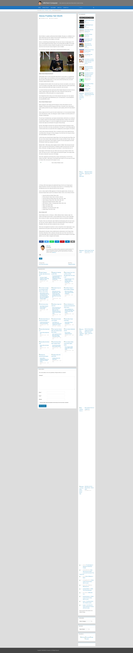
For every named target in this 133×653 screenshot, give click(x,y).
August (84, 605)
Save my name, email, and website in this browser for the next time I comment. (54, 402)
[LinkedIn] (87, 638)
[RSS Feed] (82, 637)
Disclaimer (53, 7)
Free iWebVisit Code (88, 54)
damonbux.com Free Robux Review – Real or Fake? (89, 488)
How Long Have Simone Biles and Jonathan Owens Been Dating (56, 335)
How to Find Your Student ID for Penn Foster (88, 45)
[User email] (40, 254)
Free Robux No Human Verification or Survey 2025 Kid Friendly (89, 74)
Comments (91, 17)
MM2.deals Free (86, 586)
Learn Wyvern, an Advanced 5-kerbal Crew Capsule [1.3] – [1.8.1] (56, 323)
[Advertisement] (57, 27)
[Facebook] (87, 637)
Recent (81, 17)
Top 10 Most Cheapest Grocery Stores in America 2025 (44, 307)
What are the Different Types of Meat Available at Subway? (69, 292)
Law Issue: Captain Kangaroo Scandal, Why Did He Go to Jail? (44, 278)
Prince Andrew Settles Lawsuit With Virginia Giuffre (69, 348)
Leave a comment (54, 18)
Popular (86, 17)
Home (39, 7)
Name (40, 392)
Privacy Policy (45, 7)
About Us (59, 7)
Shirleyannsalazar (86, 596)
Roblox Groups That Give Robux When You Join (88, 581)
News (41, 258)
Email (40, 395)
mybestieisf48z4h (86, 588)
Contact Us (65, 7)
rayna (84, 601)
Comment (41, 375)
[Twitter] (91, 637)
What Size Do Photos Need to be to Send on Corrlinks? (89, 68)
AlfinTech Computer (50, 3)
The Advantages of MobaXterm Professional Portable (88, 566)
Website (40, 399)
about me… (54, 252)
